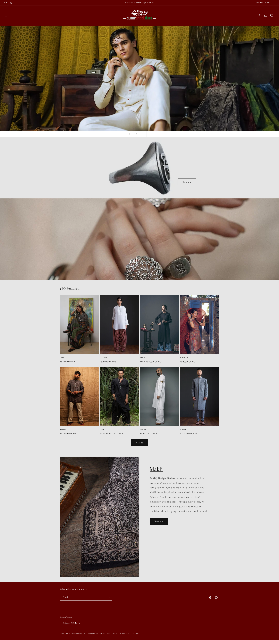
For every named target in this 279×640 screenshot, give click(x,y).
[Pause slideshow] (149, 134)
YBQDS (67, 633)
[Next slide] (142, 134)
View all (140, 443)
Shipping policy (133, 633)
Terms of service (119, 633)
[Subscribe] (108, 597)
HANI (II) (63, 429)
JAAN (102, 429)
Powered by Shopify (78, 633)
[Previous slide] (129, 134)
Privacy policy (105, 633)
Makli (156, 469)
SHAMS (143, 429)
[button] (6, 15)
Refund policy (92, 633)
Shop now (187, 182)
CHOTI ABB (184, 358)
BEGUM (143, 358)
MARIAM (103, 358)
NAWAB (183, 429)
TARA (62, 358)
